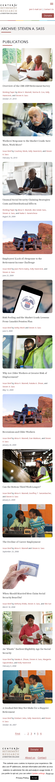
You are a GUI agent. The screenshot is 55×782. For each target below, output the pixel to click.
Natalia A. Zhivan (36, 383)
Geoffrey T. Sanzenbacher (40, 493)
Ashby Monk (19, 327)
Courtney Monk (20, 151)
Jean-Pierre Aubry (21, 269)
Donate (48, 15)
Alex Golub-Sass (39, 210)
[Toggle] (51, 4)
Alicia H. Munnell (24, 92)
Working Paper (9, 92)
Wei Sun (48, 603)
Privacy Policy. (22, 778)
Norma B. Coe (38, 92)
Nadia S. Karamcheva (28, 213)
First (17, 733)
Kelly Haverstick (35, 151)
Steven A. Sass (22, 95)
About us (30, 757)
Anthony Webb (20, 603)
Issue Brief (7, 151)
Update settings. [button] (38, 773)
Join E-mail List (35, 9)
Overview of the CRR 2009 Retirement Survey (26, 86)
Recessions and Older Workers (19, 432)
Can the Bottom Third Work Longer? (22, 486)
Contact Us (49, 9)
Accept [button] (34, 778)
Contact (42, 757)
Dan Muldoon (35, 438)
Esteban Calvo (20, 718)
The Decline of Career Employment (21, 541)
